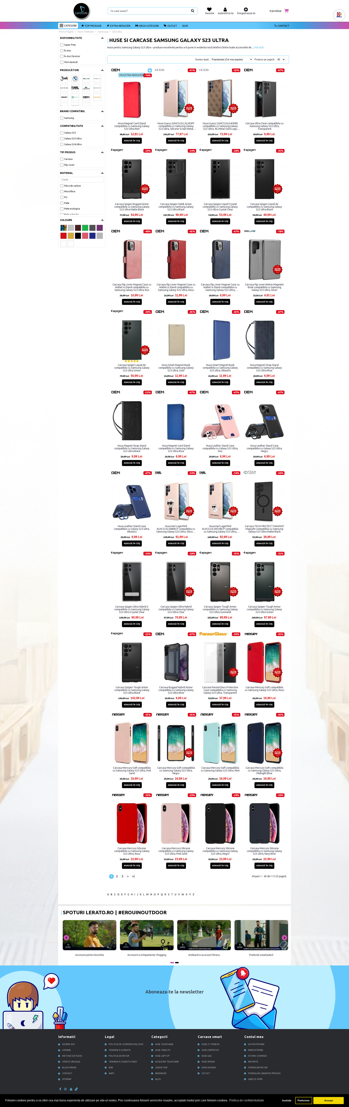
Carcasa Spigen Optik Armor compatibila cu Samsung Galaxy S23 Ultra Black (176, 207)
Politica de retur (119, 1056)
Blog (158, 1079)
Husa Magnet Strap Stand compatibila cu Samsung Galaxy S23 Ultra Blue (264, 368)
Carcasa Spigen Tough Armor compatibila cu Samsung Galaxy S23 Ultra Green (264, 609)
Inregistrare (255, 1050)
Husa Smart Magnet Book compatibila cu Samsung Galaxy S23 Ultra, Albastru (220, 368)
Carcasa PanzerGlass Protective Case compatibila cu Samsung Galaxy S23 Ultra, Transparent (220, 690)
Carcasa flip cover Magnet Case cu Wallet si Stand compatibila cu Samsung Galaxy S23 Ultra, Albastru (220, 287)
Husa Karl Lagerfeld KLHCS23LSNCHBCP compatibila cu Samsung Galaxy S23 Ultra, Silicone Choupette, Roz (220, 529)
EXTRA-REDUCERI (120, 25)
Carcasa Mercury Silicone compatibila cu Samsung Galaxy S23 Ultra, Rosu (131, 851)
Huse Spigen (208, 1061)
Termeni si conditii (120, 1050)
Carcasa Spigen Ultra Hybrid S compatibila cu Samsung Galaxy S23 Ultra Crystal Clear (131, 609)
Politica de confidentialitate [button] (246, 1100)
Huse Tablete (162, 1050)
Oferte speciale (71, 1061)
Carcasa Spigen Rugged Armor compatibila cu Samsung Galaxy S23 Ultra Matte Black (131, 207)
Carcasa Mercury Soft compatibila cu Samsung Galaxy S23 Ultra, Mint (220, 769)
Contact (283, 25)
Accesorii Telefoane (167, 1061)
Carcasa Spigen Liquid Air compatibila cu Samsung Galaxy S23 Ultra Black (264, 207)
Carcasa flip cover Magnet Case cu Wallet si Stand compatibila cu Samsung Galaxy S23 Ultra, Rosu (176, 287)
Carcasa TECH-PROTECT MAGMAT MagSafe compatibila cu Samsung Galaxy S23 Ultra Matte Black (264, 529)
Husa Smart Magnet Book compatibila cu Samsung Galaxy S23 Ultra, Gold (176, 368)
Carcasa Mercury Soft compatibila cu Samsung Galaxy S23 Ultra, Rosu (264, 688)
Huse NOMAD (209, 1067)
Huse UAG (207, 1056)
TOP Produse (93, 25)
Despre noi (68, 1044)
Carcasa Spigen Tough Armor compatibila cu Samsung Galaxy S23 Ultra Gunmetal (220, 609)
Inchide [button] (286, 1100)
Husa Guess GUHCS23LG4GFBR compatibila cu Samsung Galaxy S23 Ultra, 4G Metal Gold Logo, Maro (220, 126)
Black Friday (69, 1067)
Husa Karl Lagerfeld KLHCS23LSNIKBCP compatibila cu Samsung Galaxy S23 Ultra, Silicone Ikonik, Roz (176, 529)
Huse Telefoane (164, 1044)
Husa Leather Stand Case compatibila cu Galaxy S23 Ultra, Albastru (132, 529)
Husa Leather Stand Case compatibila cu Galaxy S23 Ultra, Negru (264, 448)
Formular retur (258, 1067)
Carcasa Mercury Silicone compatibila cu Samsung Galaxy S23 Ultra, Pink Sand (176, 851)
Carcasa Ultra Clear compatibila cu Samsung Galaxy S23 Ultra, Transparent (264, 126)
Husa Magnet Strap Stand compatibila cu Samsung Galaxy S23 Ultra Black (131, 448)
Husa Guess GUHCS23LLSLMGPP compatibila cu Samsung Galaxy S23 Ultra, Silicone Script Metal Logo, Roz (176, 126)
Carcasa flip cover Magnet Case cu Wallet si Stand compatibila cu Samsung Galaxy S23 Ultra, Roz (132, 287)
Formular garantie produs (264, 1073)
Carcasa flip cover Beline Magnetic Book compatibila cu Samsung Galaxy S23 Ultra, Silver (264, 287)
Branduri (160, 1073)
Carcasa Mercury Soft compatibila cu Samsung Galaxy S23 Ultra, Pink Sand (132, 770)
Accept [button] (328, 1100)
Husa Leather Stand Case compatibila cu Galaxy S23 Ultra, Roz (220, 448)
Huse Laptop (162, 1056)
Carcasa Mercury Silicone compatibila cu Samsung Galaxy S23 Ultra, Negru (220, 851)
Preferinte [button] (304, 1100)
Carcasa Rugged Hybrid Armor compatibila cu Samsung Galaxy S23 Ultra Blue (176, 690)
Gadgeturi (161, 1067)
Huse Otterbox (211, 1044)
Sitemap (66, 1079)
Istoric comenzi (257, 1056)
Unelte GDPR (255, 1079)
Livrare (66, 1050)
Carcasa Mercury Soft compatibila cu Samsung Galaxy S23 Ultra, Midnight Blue (264, 770)
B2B (111, 1067)
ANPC (111, 1073)
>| (133, 876)
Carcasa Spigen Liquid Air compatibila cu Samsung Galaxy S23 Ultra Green (131, 368)
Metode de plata (72, 1056)
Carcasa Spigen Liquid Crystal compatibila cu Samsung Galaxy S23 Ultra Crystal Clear (220, 207)
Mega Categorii (149, 25)
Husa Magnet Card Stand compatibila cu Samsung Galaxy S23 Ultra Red (131, 126)
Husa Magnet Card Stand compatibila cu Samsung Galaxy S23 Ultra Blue (176, 448)
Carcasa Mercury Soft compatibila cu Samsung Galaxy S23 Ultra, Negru (176, 770)
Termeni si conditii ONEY (123, 1061)
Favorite (253, 1061)
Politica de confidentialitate (126, 1044)
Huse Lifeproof (210, 1050)
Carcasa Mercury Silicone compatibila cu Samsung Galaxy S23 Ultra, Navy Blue (264, 851)
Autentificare (256, 1044)
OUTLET (172, 25)
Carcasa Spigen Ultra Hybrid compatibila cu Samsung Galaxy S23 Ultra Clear (176, 609)
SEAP (185, 25)
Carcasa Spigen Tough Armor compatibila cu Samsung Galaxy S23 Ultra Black (131, 690)
